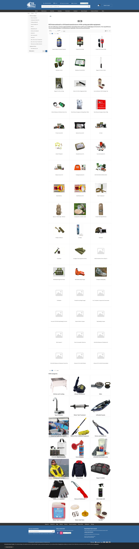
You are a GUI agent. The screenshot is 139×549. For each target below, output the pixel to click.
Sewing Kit (101, 237)
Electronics (67, 10)
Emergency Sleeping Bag (100, 279)
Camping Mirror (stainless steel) (80, 216)
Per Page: (59, 30)
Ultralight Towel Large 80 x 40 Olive (80, 258)
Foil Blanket (59, 300)
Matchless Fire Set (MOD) (80, 70)
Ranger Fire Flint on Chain (101, 70)
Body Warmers (59, 195)
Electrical (52, 10)
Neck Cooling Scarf (100, 195)
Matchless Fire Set (59, 70)
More (103, 10)
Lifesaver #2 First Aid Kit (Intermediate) (101, 363)
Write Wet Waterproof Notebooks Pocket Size (59, 363)
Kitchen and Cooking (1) (35, 30)
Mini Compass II (59, 342)
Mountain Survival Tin (80, 153)
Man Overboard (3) (34, 35)
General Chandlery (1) (34, 24)
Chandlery (60, 10)
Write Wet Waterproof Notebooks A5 (101, 342)
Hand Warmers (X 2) (80, 195)
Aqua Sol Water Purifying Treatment (59, 49)
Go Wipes (80, 237)
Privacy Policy (80, 524)
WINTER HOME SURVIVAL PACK (101, 174)
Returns (65, 524)
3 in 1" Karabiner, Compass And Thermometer (101, 300)
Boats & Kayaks (84, 10)
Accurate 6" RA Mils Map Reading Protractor (59, 321)
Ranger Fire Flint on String (59, 91)
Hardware (75, 10)
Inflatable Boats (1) (34, 28)
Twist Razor (59, 258)
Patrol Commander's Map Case (80, 342)
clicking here (96, 544)
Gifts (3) (32, 26)
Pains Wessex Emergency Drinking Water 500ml (80, 112)
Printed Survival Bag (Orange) (79, 300)
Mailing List (87, 524)
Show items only (34, 48)
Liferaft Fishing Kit (59, 153)
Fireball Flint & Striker (80, 49)
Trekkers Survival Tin (59, 174)
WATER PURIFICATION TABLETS (100, 258)
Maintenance (44, 10)
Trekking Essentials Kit (80, 174)
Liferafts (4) (32, 33)
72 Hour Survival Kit (59, 132)
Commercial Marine (94, 10)
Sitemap (92, 524)
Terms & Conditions (72, 524)
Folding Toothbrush (59, 237)
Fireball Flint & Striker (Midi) (101, 49)
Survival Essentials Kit (101, 153)
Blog (57, 524)
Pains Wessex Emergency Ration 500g (101, 112)
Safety (36, 10)
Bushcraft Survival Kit (80, 132)
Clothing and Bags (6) (34, 22)
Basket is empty (107, 5)
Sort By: (50, 30)
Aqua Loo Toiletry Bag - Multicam (59, 216)
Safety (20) (32, 37)
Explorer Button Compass (80, 321)
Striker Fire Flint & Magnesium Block (80, 91)
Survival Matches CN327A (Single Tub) (101, 91)
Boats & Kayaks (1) (34, 17)
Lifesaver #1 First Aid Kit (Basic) (80, 363)
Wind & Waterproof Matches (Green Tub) (59, 112)
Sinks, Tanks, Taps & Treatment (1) (36, 39)
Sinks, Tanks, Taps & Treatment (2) (36, 41)
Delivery (61, 524)
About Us (47, 524)
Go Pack (100, 132)
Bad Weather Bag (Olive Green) (59, 279)
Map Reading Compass (101, 321)
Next (58, 33)
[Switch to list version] (108, 30)
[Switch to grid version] (105, 30)
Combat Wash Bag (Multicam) (100, 216)
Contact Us (52, 524)
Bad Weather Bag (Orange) (80, 279)
